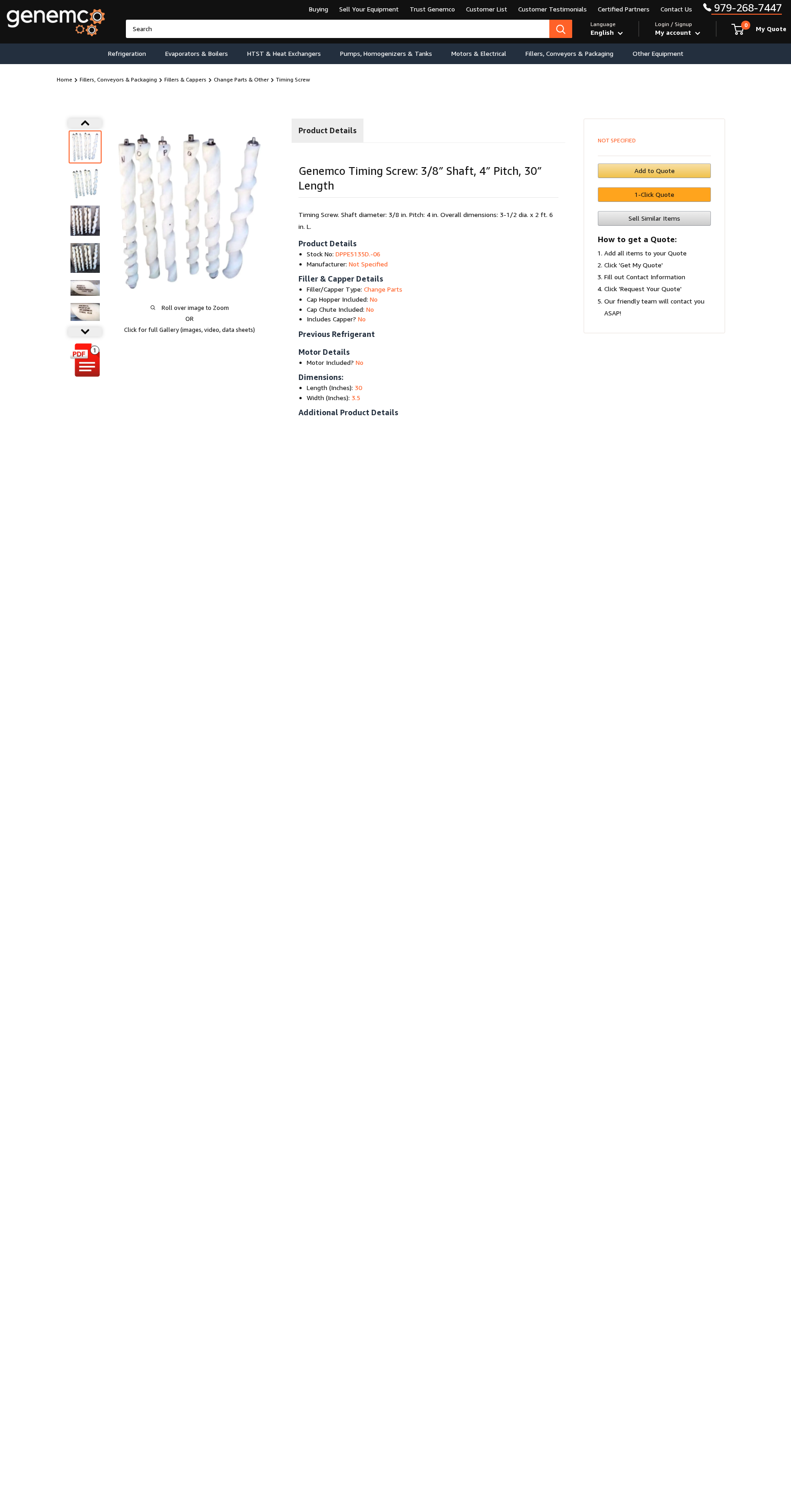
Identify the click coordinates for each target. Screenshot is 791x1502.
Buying (318, 9)
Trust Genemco (432, 9)
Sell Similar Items (654, 218)
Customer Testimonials (552, 9)
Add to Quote (654, 170)
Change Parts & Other (241, 79)
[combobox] (337, 29)
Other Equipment (658, 53)
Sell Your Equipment (369, 9)
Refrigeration (127, 53)
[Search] (560, 29)
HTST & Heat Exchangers (284, 53)
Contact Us (676, 9)
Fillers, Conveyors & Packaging (569, 53)
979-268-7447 (746, 7)
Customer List (486, 9)
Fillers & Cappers (185, 79)
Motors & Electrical (478, 53)
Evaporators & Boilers (196, 53)
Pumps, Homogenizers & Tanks (386, 53)
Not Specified (617, 140)
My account (674, 32)
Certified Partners (624, 9)
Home (64, 79)
